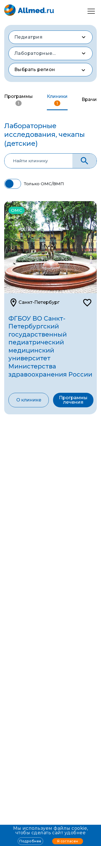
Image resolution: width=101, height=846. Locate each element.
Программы (18, 100)
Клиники (57, 100)
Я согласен (67, 841)
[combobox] (50, 37)
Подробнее (30, 841)
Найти (84, 161)
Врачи (89, 99)
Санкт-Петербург (39, 302)
